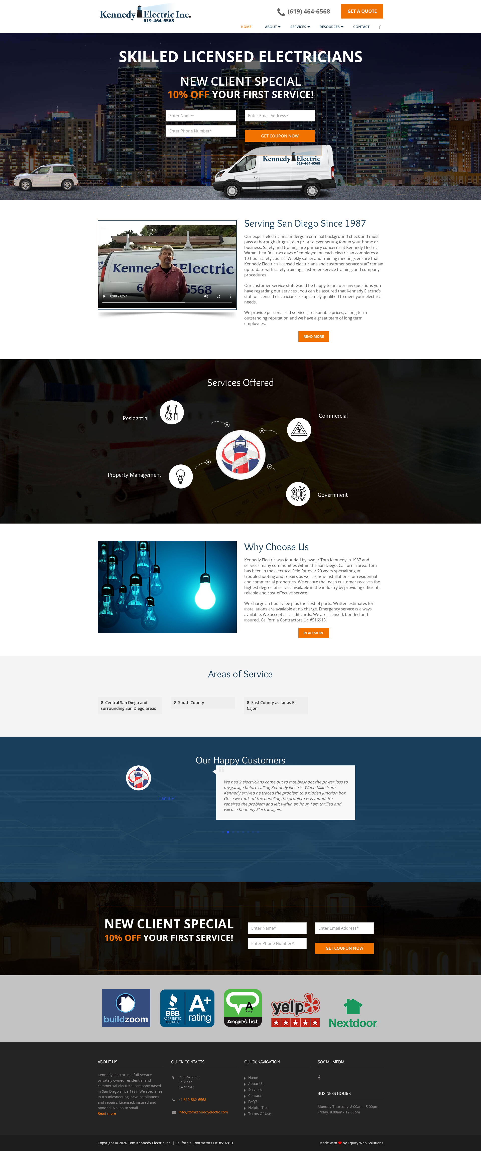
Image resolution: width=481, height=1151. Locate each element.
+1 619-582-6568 (192, 1099)
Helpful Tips (258, 1107)
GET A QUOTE (362, 11)
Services (298, 26)
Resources (330, 26)
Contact (361, 26)
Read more (314, 336)
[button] (223, 831)
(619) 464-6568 (309, 11)
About (271, 26)
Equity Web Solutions (365, 1142)
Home (246, 26)
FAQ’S (253, 1101)
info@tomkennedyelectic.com (203, 1112)
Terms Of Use (259, 1113)
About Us (256, 1083)
